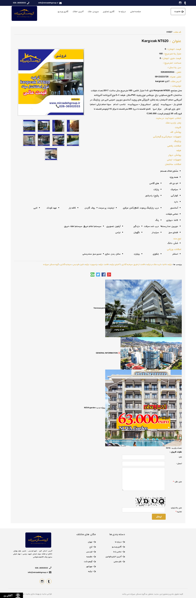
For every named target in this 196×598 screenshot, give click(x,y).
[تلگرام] (87, 274)
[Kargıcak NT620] (73, 125)
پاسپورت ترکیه (91, 264)
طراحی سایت (46, 594)
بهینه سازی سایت (32, 594)
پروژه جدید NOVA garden (94, 407)
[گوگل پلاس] (109, 274)
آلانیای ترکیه (115, 264)
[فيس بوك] (104, 274)
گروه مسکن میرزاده (51, 264)
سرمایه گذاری (65, 264)
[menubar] (99, 12)
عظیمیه (89, 556)
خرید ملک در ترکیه (153, 264)
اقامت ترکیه (103, 264)
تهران (90, 541)
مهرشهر (89, 566)
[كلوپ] (92, 274)
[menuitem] (135, 12)
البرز (81, 264)
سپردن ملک (93, 11)
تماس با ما (117, 551)
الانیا (164, 264)
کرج (90, 546)
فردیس (76, 264)
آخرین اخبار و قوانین (113, 556)
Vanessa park (99, 308)
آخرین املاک (77, 11)
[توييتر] (98, 274)
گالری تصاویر (108, 11)
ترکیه (170, 264)
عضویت (177, 11)
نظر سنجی (117, 561)
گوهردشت (88, 561)
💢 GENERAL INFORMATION (108, 353)
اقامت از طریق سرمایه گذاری (133, 264)
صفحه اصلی (135, 11)
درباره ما (122, 11)
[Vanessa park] (143, 308)
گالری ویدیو (63, 11)
